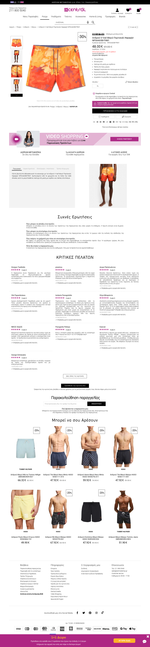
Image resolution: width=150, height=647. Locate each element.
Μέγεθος (95, 82)
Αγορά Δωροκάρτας (27, 589)
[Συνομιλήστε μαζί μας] (144, 641)
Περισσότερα (126, 98)
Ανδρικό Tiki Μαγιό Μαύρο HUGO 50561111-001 (123, 476)
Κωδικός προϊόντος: (99, 43)
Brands (122, 16)
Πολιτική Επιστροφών (110, 127)
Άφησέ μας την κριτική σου (60, 584)
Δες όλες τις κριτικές (75, 376)
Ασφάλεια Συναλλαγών (28, 579)
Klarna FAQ (24, 591)
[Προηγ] (129, 27)
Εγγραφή (120, 13)
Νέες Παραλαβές (30, 16)
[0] (128, 10)
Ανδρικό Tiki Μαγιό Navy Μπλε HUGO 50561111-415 (58, 476)
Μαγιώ (33, 27)
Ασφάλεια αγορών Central (29, 584)
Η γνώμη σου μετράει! (58, 581)
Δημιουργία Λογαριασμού (89, 571)
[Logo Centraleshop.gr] (75, 9)
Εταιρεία (54, 568)
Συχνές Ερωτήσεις (57, 576)
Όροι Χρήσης (123, 127)
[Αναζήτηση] (93, 22)
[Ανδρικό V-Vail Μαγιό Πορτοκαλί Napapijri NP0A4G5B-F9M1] (56, 65)
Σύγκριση (128, 117)
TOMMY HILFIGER (25, 469)
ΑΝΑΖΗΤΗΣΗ (96, 404)
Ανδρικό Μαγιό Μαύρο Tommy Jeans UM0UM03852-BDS (123, 538)
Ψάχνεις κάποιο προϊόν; (59, 579)
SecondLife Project (57, 599)
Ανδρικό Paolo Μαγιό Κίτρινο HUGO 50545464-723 (25, 538)
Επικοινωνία (55, 589)
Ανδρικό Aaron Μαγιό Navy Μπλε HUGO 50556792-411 (91, 476)
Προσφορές (110, 16)
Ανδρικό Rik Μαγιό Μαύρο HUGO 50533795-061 (58, 538)
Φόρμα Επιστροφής (26, 586)
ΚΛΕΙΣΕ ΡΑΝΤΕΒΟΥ (124, 139)
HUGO (58, 469)
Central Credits (56, 591)
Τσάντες (68, 16)
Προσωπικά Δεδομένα (58, 574)
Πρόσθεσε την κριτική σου (75, 386)
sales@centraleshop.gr (119, 571)
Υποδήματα (56, 16)
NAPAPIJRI (73, 106)
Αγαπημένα (128, 13)
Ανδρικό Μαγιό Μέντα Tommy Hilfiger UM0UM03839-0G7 (26, 476)
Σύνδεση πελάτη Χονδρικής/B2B (31, 594)
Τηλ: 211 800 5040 (118, 568)
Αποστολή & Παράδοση (28, 574)
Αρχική (11, 27)
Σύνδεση (114, 13)
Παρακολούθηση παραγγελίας (30, 568)
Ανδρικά (26, 27)
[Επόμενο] (137, 27)
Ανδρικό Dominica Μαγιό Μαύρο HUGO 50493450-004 (91, 538)
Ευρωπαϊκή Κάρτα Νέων (59, 596)
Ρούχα (44, 16)
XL (98, 86)
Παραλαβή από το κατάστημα (30, 571)
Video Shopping (56, 594)
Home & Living (95, 16)
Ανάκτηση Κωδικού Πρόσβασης (92, 574)
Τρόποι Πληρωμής (26, 576)
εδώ (35, 227)
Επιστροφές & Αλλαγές (28, 581)
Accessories (80, 16)
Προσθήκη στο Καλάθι (115, 111)
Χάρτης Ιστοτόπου (57, 586)
